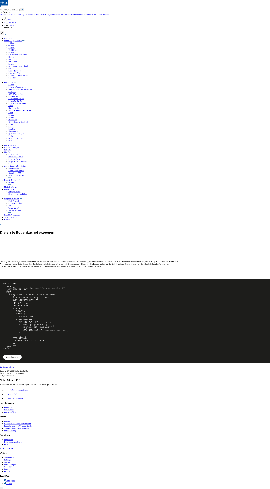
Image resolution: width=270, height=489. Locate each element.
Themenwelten (10, 457)
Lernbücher (13, 59)
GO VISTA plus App (15, 94)
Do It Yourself (13, 201)
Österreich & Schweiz (16, 138)
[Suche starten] (22, 9)
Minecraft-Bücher (15, 168)
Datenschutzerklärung (13, 442)
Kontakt (7, 421)
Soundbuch (8, 14)
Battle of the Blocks (16, 171)
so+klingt (47, 14)
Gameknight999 (14, 173)
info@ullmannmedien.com (19, 390)
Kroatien (11, 129)
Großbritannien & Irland (18, 122)
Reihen (11, 85)
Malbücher (8, 152)
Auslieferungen (10, 464)
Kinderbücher (9, 407)
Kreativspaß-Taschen (16, 73)
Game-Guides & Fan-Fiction (15, 166)
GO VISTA (12, 92)
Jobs (6, 469)
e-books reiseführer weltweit (98, 14)
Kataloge (7, 460)
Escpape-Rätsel (14, 191)
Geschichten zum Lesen (17, 54)
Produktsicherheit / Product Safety (18, 426)
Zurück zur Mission (7, 367)
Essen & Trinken (10, 180)
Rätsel (15, 14)
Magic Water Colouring (17, 161)
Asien (10, 113)
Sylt (42, 14)
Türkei (10, 136)
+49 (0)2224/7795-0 (15, 398)
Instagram (10, 481)
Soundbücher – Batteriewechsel (16, 428)
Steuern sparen (10, 217)
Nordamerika (13, 108)
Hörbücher (12, 57)
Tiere (10, 205)
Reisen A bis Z (13, 96)
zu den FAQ (12, 394)
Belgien (11, 117)
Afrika (10, 106)
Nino (53, 14)
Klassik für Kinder (15, 71)
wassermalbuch (72, 14)
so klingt (21, 14)
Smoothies (82, 14)
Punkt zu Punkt (14, 159)
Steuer (27, 14)
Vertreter (8, 462)
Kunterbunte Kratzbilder (18, 75)
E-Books (7, 219)
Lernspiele (12, 61)
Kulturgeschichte (15, 203)
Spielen (11, 64)
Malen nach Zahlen (15, 157)
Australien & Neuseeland (18, 103)
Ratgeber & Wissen (11, 198)
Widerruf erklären (7, 448)
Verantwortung (10, 430)
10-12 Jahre (12, 50)
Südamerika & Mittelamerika (19, 110)
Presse (7, 471)
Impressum (8, 440)
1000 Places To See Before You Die (21, 89)
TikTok (9, 484)
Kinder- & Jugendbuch (13, 40)
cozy (64, 14)
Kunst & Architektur (12, 215)
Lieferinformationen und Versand (17, 423)
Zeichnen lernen (14, 210)
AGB (6, 444)
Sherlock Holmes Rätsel (17, 194)
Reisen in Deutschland (17, 87)
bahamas (58, 14)
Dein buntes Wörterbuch (18, 66)
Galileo (11, 68)
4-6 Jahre (11, 45)
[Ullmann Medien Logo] (4, 7)
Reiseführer (9, 82)
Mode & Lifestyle (10, 187)
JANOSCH (33, 14)
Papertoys (12, 78)
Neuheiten (8, 38)
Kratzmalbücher (14, 154)
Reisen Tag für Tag (15, 101)
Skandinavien (13, 131)
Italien (10, 124)
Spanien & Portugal (16, 133)
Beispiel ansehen (12, 357)
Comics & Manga (11, 145)
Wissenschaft (13, 208)
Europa (11, 115)
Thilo (39, 14)
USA (10, 140)
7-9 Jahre (11, 47)
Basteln (11, 52)
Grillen (11, 182)
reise (2, 14)
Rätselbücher (9, 189)
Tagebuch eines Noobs (17, 175)
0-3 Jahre (11, 43)
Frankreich (12, 119)
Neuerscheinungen (11, 147)
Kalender (7, 150)
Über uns (8, 467)
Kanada (11, 126)
